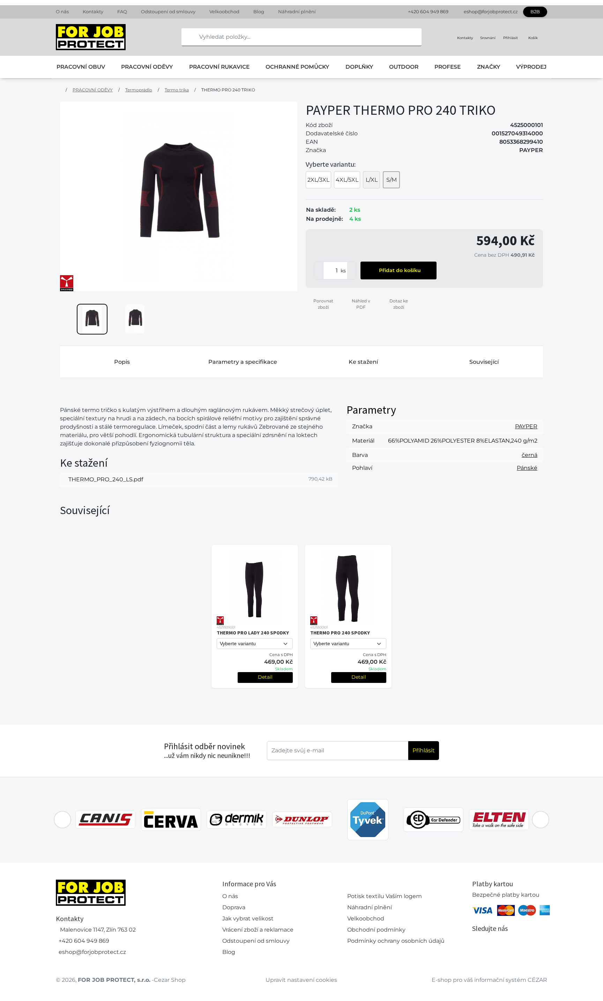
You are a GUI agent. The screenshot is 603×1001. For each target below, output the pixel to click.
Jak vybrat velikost (248, 918)
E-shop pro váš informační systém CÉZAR (489, 980)
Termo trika (177, 89)
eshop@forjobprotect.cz (491, 11)
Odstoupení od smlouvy (168, 11)
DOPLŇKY (359, 66)
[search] (187, 37)
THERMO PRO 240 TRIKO (228, 89)
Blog (258, 11)
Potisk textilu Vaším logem (384, 896)
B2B (535, 11)
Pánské (527, 468)
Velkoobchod (224, 11)
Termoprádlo (138, 89)
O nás (62, 11)
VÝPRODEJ (531, 66)
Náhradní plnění (297, 11)
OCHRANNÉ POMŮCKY (297, 66)
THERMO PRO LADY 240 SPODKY (253, 633)
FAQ (122, 11)
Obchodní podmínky (376, 929)
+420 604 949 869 (428, 11)
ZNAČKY (488, 66)
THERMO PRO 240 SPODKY (340, 633)
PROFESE (447, 66)
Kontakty (93, 11)
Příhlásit (423, 750)
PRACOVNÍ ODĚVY (147, 66)
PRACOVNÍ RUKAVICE (219, 66)
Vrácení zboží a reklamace (257, 929)
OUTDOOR (403, 66)
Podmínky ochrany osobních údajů (396, 941)
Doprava (233, 907)
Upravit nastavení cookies (301, 980)
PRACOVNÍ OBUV (81, 66)
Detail (265, 677)
